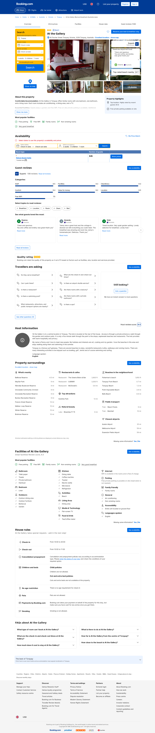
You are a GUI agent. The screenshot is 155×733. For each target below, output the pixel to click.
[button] (30, 58)
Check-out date (22, 49)
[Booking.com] (24, 4)
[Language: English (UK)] (91, 4)
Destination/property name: (26, 35)
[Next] (138, 60)
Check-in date (21, 42)
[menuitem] (20, 10)
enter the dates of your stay (70, 559)
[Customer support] (98, 4)
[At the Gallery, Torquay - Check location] (48, 37)
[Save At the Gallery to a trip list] (108, 31)
